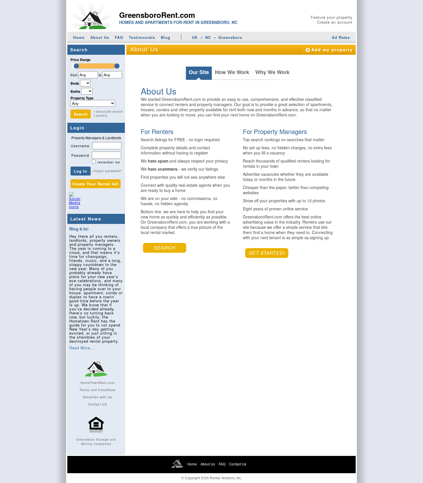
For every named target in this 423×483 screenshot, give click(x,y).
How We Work (232, 72)
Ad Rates (341, 37)
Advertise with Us (97, 397)
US (195, 37)
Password (80, 155)
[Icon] (96, 435)
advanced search (109, 112)
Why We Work (272, 72)
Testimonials (142, 37)
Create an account (334, 22)
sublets (101, 116)
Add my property (332, 49)
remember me (108, 162)
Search (165, 247)
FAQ (119, 37)
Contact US (97, 404)
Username (80, 145)
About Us (99, 37)
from (73, 74)
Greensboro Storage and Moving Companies (96, 441)
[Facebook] (86, 203)
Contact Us (237, 463)
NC (208, 37)
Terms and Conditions (97, 389)
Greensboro (230, 37)
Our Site (199, 72)
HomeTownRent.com (98, 382)
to (100, 74)
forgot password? (108, 171)
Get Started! (267, 253)
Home (79, 37)
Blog (165, 37)
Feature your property (331, 17)
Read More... (81, 347)
